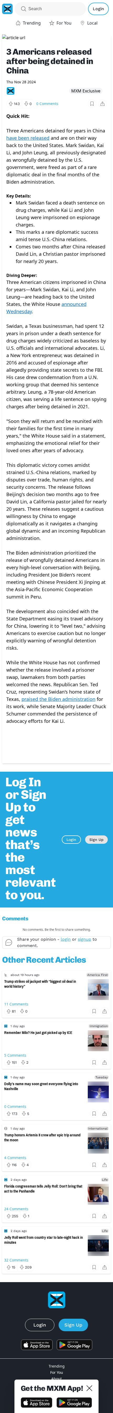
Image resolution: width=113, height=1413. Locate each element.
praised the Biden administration (58, 699)
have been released (27, 138)
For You (56, 1372)
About (56, 1378)
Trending (57, 1366)
